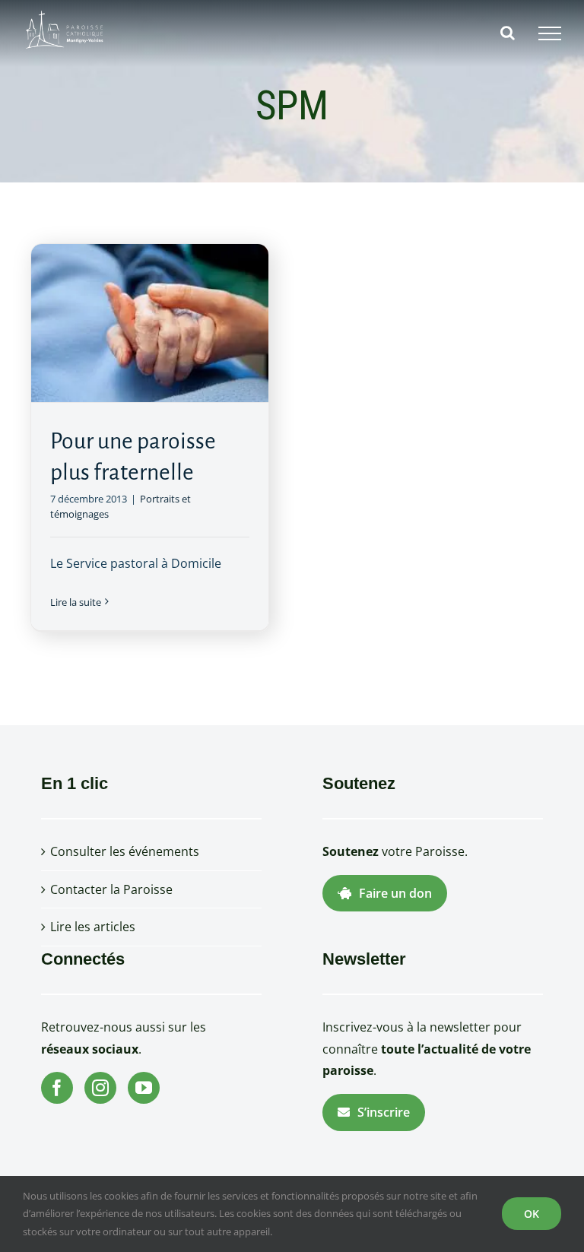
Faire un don (395, 893)
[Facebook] (57, 1088)
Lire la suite (75, 602)
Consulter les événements (124, 851)
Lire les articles (92, 926)
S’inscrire (383, 1112)
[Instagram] (100, 1088)
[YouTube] (144, 1088)
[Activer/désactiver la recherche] (507, 32)
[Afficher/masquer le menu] (549, 33)
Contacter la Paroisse (111, 889)
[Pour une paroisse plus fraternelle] (149, 323)
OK (531, 1213)
